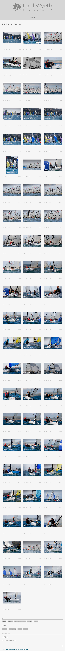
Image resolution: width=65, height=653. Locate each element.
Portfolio (30, 621)
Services (10, 621)
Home (4, 621)
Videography (12, 629)
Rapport (26, 649)
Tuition (25, 629)
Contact (36, 621)
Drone (19, 629)
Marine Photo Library (20, 621)
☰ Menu (32, 17)
